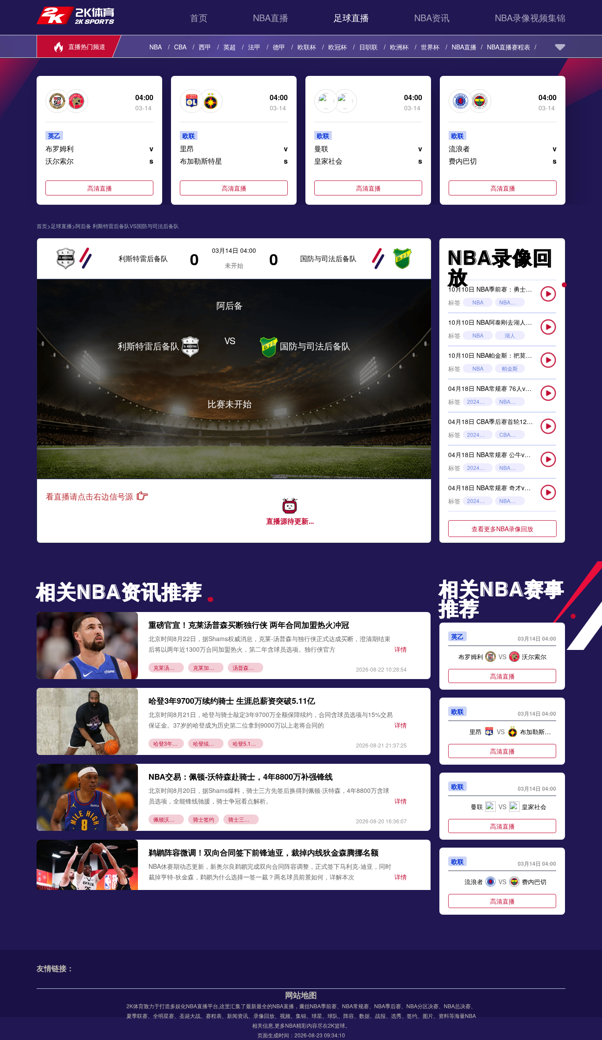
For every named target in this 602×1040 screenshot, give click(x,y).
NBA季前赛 (512, 302)
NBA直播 (270, 17)
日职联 (368, 46)
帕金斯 (510, 368)
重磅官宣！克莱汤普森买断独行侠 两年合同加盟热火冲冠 (249, 625)
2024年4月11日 (480, 434)
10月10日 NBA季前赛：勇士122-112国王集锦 (511, 289)
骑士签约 (203, 819)
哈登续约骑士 (208, 743)
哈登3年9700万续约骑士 (168, 743)
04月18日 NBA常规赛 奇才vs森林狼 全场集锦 (510, 487)
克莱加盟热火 (208, 667)
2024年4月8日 (480, 401)
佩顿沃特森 (166, 819)
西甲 (205, 46)
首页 (199, 17)
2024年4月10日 (480, 500)
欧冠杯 (337, 46)
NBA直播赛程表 (508, 46)
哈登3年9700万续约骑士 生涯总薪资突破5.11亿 (232, 700)
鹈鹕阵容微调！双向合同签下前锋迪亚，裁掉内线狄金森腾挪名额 (264, 852)
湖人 (510, 335)
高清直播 (99, 188)
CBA (180, 46)
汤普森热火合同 (248, 667)
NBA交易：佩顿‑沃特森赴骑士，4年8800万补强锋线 (241, 776)
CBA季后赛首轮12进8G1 (512, 434)
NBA (155, 46)
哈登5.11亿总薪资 (248, 743)
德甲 (279, 46)
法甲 (254, 46)
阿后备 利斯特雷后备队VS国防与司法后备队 (127, 226)
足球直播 (351, 17)
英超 (229, 46)
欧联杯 (306, 46)
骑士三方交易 (243, 819)
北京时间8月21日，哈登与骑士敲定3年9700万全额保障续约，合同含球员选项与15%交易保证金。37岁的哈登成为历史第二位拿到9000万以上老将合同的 (271, 719)
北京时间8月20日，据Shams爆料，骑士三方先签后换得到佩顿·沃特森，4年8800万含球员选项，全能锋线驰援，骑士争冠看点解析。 (269, 795)
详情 (400, 649)
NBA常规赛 (512, 401)
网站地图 (301, 995)
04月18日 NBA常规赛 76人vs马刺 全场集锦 (507, 388)
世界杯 (430, 46)
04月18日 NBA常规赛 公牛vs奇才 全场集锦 (507, 454)
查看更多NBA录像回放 (502, 528)
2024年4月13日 (480, 467)
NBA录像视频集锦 (530, 17)
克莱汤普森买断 (168, 667)
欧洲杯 (399, 46)
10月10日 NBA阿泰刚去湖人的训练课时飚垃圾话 (514, 322)
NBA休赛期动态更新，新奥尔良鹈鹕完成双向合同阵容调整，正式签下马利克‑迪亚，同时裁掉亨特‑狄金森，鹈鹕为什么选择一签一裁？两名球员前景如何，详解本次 (270, 871)
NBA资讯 (432, 17)
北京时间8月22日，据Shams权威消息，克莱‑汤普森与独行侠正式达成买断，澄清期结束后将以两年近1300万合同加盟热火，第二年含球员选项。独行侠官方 (269, 643)
